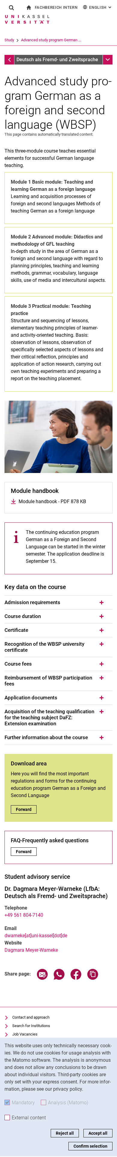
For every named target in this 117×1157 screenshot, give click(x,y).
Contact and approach (31, 1017)
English (100, 7)
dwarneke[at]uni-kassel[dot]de (35, 935)
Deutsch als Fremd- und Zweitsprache (57, 59)
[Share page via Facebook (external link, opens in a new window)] (75, 978)
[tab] (58, 603)
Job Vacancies (25, 1034)
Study (9, 40)
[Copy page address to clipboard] (92, 978)
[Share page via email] (42, 978)
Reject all (65, 1133)
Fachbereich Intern (56, 7)
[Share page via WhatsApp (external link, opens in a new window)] (59, 978)
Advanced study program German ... (51, 40)
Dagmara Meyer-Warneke (31, 950)
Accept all (97, 1133)
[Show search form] (11, 8)
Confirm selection (90, 1146)
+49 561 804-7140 (23, 915)
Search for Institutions (31, 1025)
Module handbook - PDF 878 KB (52, 501)
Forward (26, 809)
